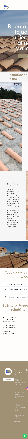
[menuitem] (20, 369)
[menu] (26, 4)
